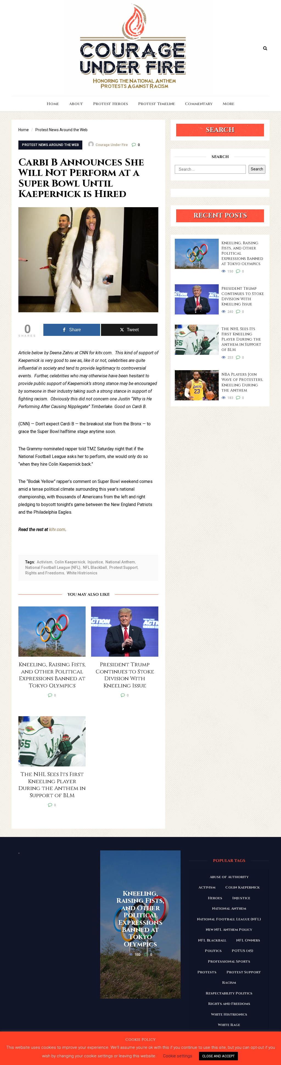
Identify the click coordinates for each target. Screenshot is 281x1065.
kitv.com (56, 529)
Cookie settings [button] (177, 1055)
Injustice (95, 562)
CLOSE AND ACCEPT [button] (218, 1056)
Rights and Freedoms (44, 573)
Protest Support (123, 567)
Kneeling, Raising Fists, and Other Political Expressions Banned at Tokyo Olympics (242, 253)
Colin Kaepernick (70, 562)
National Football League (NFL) (52, 567)
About (76, 103)
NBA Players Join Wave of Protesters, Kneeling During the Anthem (242, 382)
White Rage (229, 1024)
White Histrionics (82, 573)
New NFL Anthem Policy (229, 929)
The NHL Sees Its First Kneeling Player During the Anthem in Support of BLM (241, 339)
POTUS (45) (242, 950)
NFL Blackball (95, 567)
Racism (229, 982)
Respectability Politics (229, 993)
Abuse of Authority (229, 877)
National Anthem (120, 562)
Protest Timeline (156, 103)
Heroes (215, 898)
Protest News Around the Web (50, 145)
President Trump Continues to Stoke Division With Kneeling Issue (242, 296)
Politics (213, 950)
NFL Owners (248, 940)
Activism (44, 562)
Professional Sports (229, 961)
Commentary (199, 103)
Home (53, 103)
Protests (207, 972)
